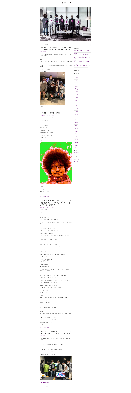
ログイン (75, 158)
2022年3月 (76, 96)
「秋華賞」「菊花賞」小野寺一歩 (51, 113)
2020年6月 (76, 127)
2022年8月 (76, 89)
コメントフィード (77, 161)
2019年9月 (76, 139)
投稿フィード (76, 159)
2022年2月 (76, 97)
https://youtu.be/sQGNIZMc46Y (47, 194)
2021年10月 (76, 103)
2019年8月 (76, 141)
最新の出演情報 (46, 108)
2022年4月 (76, 94)
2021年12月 (76, 100)
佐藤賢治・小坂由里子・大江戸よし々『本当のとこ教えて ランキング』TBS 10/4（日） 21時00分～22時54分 (55, 203)
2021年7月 (76, 108)
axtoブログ (65, 3)
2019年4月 (76, 147)
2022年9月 (76, 88)
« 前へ (42, 386)
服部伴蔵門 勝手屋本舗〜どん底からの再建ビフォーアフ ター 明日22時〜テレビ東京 (55, 48)
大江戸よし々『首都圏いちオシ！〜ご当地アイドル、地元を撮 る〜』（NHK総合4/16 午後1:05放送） (82, 63)
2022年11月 (76, 85)
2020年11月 (76, 119)
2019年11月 (76, 136)
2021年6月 (76, 109)
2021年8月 (76, 106)
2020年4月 (76, 128)
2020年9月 (76, 122)
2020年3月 (76, 130)
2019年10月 (76, 137)
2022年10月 (76, 86)
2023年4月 (76, 77)
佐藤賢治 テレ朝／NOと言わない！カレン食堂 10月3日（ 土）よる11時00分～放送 (55, 332)
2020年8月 (76, 123)
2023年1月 (76, 82)
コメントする (52, 51)
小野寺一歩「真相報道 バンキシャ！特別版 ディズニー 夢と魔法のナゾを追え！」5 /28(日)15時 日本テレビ (82, 52)
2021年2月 (76, 114)
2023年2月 (76, 80)
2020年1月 (76, 133)
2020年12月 (76, 117)
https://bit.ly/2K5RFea (46, 191)
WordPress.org (76, 162)
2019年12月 (76, 134)
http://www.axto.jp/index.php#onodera (49, 189)
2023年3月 (76, 78)
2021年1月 (76, 116)
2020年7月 (76, 125)
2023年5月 (76, 75)
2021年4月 (76, 113)
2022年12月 (76, 83)
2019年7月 (76, 142)
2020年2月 (76, 131)
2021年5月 (76, 111)
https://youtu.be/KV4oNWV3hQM (46, 270)
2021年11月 (76, 102)
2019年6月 (76, 144)
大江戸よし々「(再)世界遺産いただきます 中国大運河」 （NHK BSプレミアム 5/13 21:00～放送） (82, 59)
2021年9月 (76, 105)
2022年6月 (76, 92)
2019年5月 (76, 145)
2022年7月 (76, 91)
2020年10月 (76, 120)
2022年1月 (76, 99)
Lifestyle (78, 390)
